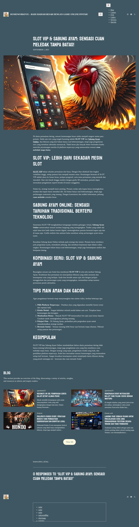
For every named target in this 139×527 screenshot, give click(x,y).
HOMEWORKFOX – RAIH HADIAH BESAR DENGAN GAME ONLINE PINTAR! (49, 14)
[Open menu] (100, 14)
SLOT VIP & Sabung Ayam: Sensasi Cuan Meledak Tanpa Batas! (68, 42)
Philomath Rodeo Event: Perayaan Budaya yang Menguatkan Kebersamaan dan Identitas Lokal (51, 419)
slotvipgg (42, 518)
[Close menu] (108, 5)
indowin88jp (43, 515)
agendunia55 (41, 391)
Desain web (109, 413)
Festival (39, 413)
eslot (40, 507)
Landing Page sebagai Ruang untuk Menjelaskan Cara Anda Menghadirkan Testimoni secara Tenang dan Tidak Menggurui (119, 420)
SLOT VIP (37, 172)
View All (69, 442)
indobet (41, 521)
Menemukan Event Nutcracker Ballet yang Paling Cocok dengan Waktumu (119, 396)
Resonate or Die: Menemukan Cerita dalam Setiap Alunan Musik (51, 395)
